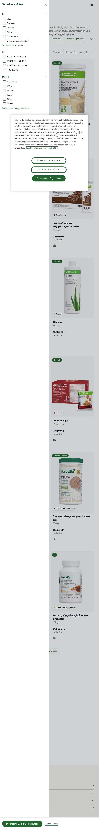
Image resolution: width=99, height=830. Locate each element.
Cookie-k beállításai (49, 169)
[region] (49, 153)
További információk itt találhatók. (42, 148)
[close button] (45, 4)
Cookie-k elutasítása (49, 160)
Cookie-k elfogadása (49, 178)
